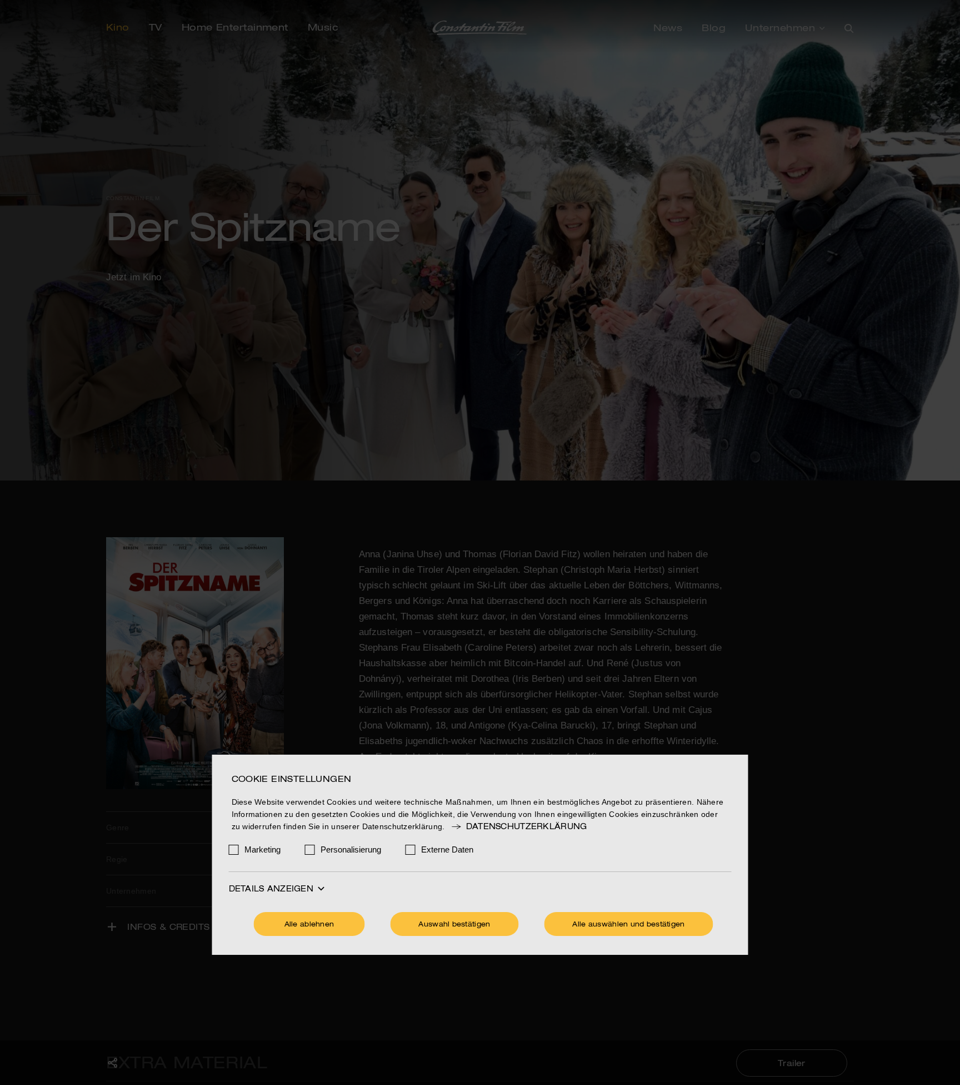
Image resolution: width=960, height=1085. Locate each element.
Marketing (262, 849)
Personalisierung (351, 849)
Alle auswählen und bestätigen (628, 924)
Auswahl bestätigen (454, 924)
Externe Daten (447, 849)
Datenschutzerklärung (526, 827)
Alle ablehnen (309, 924)
